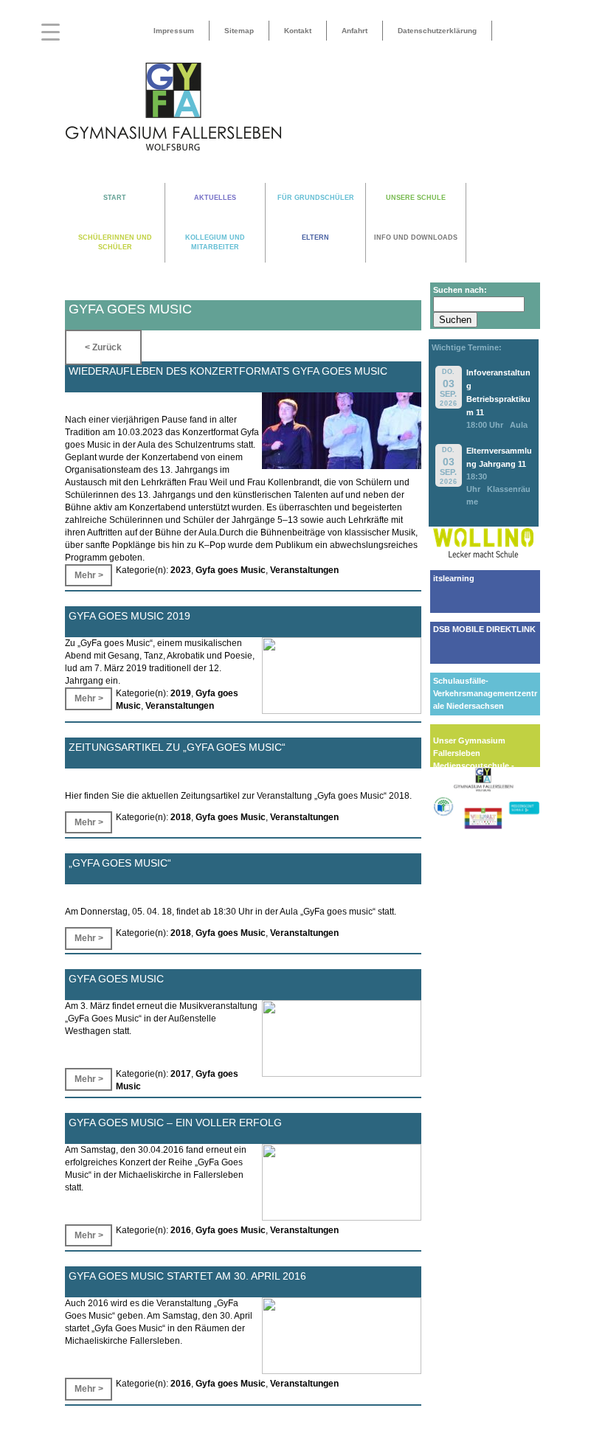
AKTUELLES (215, 197)
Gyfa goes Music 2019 (129, 616)
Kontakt (297, 31)
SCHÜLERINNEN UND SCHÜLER (115, 242)
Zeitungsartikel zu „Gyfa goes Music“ (177, 747)
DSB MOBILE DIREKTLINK (484, 629)
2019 (180, 693)
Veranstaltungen (304, 570)
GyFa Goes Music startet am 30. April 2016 (187, 1276)
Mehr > (89, 575)
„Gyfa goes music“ (120, 863)
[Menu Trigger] (50, 31)
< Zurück (103, 347)
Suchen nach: (460, 289)
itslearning (453, 578)
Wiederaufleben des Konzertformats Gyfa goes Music (228, 371)
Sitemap (239, 31)
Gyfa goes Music (231, 570)
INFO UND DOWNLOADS (415, 237)
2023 (180, 570)
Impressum (173, 31)
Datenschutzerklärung (437, 31)
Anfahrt (354, 31)
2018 (180, 817)
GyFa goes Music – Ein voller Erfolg (175, 1122)
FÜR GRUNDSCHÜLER (315, 197)
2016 (180, 1230)
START (114, 197)
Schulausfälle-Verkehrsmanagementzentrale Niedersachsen (485, 693)
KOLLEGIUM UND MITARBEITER (215, 242)
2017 (180, 1074)
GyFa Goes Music (116, 979)
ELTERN (315, 237)
